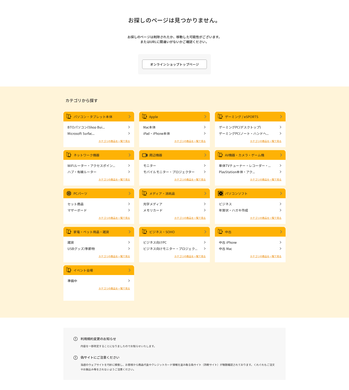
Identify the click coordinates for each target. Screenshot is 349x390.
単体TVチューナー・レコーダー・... (245, 165)
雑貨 (70, 242)
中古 (228, 231)
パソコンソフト (236, 193)
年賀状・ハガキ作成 (233, 210)
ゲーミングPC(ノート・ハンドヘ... (244, 133)
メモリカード (153, 210)
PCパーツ (80, 193)
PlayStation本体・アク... (237, 171)
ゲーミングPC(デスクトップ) (240, 127)
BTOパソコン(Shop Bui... (86, 127)
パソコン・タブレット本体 (93, 116)
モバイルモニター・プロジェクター (169, 171)
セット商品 (75, 204)
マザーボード (77, 210)
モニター (149, 165)
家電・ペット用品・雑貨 (91, 231)
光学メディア (152, 204)
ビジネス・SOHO (162, 231)
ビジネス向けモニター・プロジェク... (170, 248)
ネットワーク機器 (86, 155)
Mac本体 (149, 127)
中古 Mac (225, 248)
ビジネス (225, 204)
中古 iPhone (228, 242)
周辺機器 (155, 155)
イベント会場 (83, 270)
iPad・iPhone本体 (156, 133)
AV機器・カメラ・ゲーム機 (244, 155)
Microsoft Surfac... (81, 133)
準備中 (72, 280)
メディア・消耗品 (162, 193)
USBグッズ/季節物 (81, 248)
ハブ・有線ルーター (82, 171)
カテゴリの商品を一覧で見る (114, 141)
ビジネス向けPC (155, 242)
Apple (153, 116)
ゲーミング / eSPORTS (241, 116)
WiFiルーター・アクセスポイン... (91, 165)
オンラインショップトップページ (174, 64)
